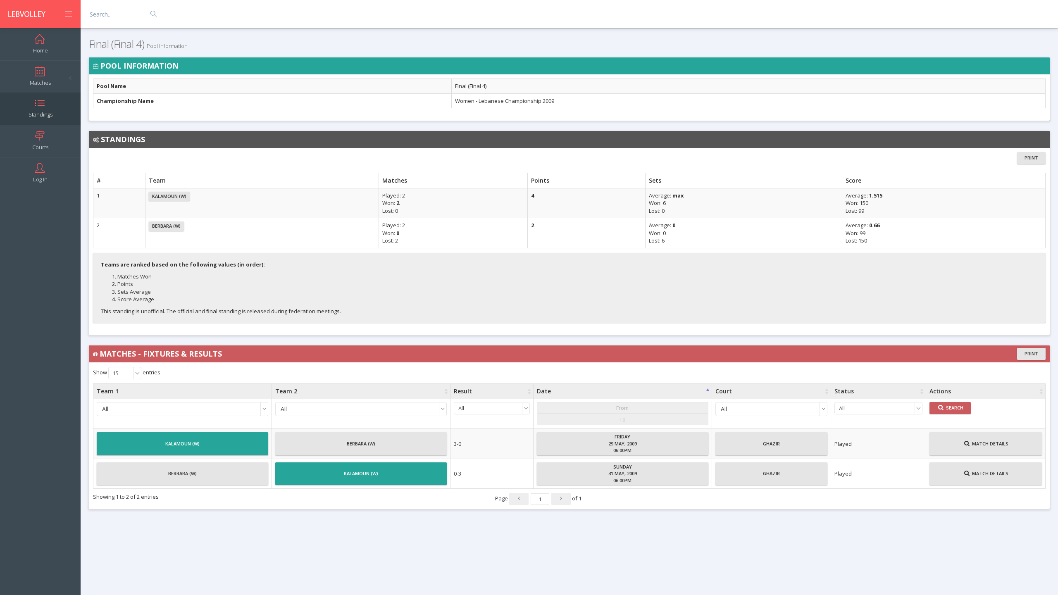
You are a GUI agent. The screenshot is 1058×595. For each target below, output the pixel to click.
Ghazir (771, 443)
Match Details (989, 443)
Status (844, 391)
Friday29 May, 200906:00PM (622, 443)
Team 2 (286, 391)
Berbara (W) (166, 226)
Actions (940, 391)
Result (463, 391)
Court (723, 391)
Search (954, 408)
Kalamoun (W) (169, 196)
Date (544, 391)
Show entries (126, 373)
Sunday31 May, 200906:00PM (622, 473)
